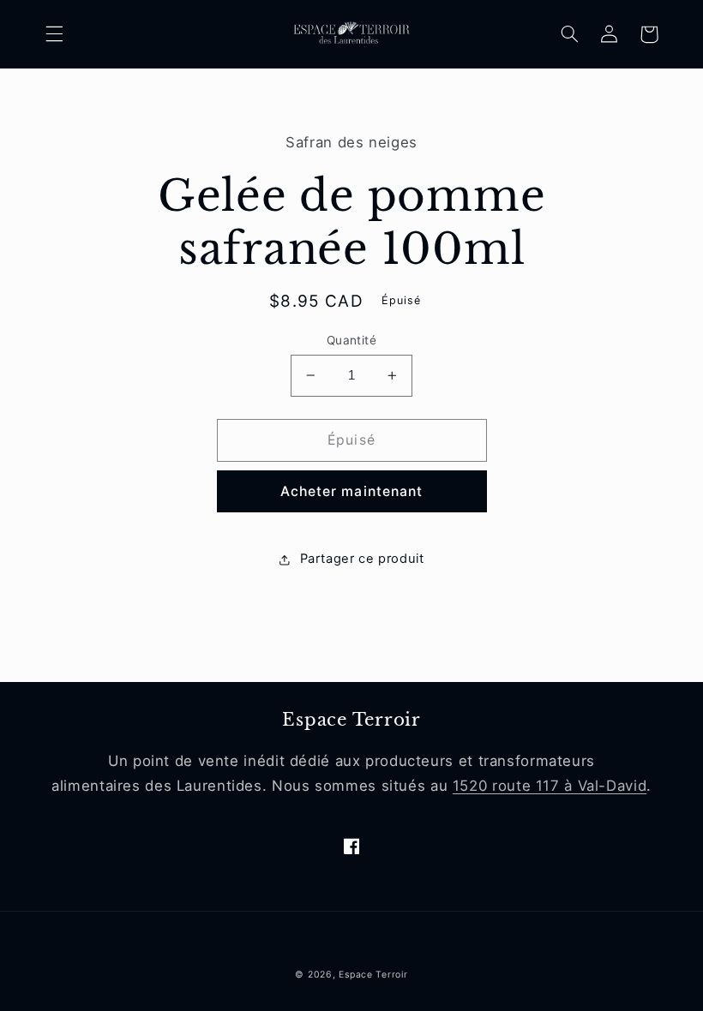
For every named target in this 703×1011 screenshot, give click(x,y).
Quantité (351, 340)
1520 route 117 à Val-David (549, 785)
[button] (54, 34)
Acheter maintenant (351, 491)
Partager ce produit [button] (362, 558)
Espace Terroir (373, 974)
